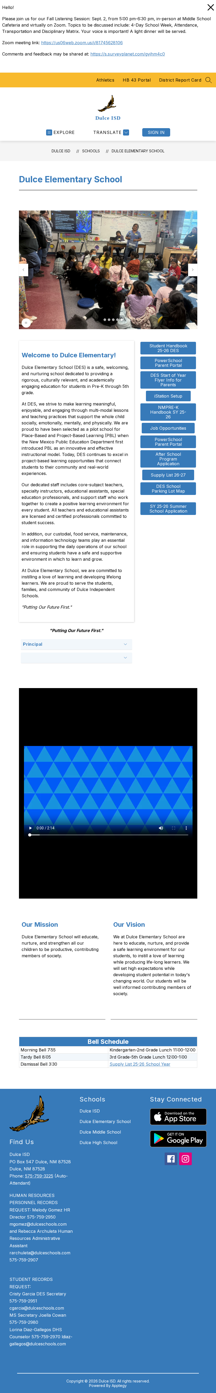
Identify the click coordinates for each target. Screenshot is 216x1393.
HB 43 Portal (137, 80)
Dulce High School (98, 1142)
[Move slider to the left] (23, 270)
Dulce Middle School (100, 1132)
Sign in (156, 132)
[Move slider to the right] (192, 270)
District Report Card (180, 80)
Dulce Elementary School (138, 151)
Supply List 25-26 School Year (140, 1064)
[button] (105, 319)
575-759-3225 (39, 1176)
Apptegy (119, 1385)
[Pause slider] (26, 323)
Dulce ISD (61, 151)
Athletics (105, 80)
